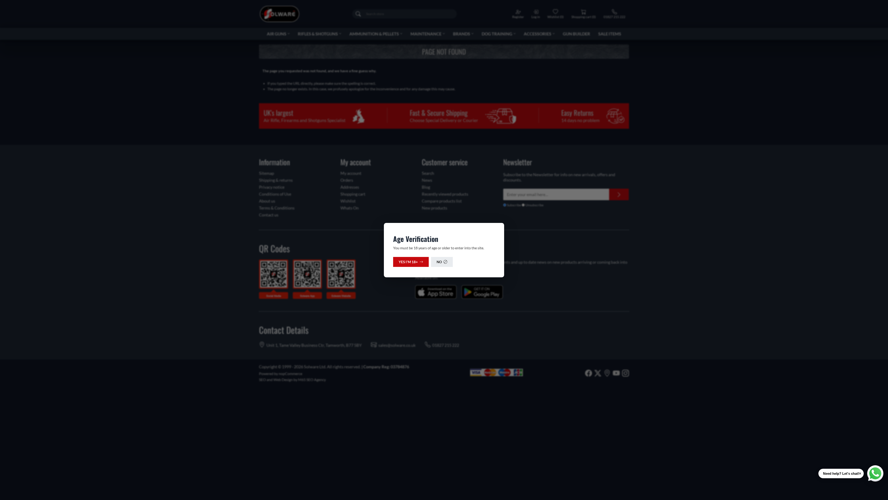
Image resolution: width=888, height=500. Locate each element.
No (439, 262)
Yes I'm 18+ (408, 262)
